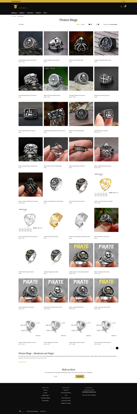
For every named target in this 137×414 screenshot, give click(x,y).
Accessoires (30, 12)
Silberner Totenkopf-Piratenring (76, 307)
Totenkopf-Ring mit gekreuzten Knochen (53, 307)
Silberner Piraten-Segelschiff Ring (76, 130)
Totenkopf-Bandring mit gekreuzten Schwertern (54, 130)
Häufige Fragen (45, 395)
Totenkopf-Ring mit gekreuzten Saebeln (27, 60)
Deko (45, 12)
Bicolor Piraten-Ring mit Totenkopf (77, 201)
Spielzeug (13, 12)
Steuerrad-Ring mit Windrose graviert (102, 342)
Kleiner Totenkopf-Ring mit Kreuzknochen (28, 236)
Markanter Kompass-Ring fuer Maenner (27, 342)
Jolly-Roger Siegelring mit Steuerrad (77, 95)
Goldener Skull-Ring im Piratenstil (26, 271)
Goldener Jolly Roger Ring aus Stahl (102, 307)
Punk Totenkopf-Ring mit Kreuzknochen (28, 95)
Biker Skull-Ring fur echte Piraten (101, 236)
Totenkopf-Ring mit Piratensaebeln (26, 307)
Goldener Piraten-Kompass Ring (51, 236)
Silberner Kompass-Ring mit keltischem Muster (79, 236)
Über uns (45, 390)
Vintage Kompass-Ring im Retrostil (76, 342)
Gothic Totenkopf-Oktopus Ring (76, 60)
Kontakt (45, 392)
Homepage (13, 16)
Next (117, 348)
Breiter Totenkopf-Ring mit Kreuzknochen (28, 166)
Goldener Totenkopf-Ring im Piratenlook (103, 201)
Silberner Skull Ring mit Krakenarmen (102, 166)
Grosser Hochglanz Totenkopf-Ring (51, 60)
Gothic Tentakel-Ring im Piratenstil (77, 166)
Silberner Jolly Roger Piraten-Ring (101, 271)
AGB (66, 395)
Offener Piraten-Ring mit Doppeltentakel (53, 166)
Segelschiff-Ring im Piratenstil (101, 130)
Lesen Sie (22, 362)
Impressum (65, 390)
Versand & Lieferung (65, 400)
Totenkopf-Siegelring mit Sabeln (51, 271)
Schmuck (38, 12)
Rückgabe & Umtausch (66, 403)
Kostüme (21, 12)
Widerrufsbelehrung (65, 398)
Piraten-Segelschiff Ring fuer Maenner (27, 130)
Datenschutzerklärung (66, 392)
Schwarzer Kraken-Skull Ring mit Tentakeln (28, 201)
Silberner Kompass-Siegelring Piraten (52, 95)
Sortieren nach (106, 24)
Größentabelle (45, 400)
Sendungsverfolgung (45, 398)
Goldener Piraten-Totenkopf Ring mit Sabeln (79, 271)
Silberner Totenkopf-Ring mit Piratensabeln (53, 201)
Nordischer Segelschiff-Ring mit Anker (102, 60)
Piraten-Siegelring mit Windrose (51, 342)
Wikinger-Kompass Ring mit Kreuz (102, 95)
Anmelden (80, 376)
